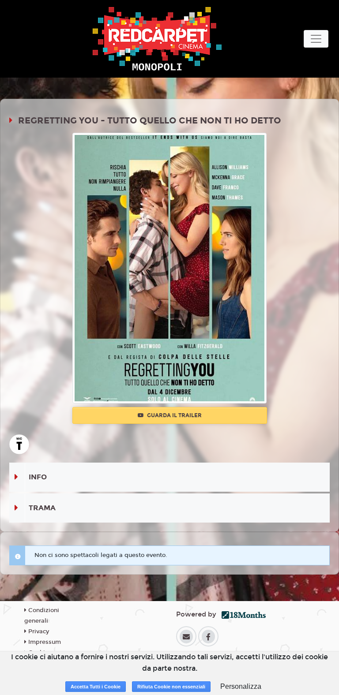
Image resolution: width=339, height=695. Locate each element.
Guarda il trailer (174, 415)
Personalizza (240, 686)
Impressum (43, 642)
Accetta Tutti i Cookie (96, 686)
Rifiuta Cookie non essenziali (171, 686)
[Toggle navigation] (316, 39)
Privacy (37, 631)
